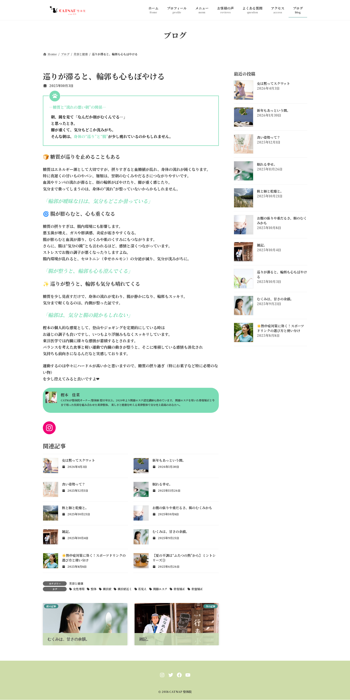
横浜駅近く (125, 589)
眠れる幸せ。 (162, 484)
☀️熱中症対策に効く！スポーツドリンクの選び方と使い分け (280, 328)
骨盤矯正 (197, 589)
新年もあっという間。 (169, 460)
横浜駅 (107, 589)
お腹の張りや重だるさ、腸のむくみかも (182, 507)
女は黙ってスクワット (78, 460)
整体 (93, 589)
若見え (142, 589)
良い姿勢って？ (73, 484)
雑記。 (67, 531)
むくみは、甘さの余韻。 (170, 531)
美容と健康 (76, 583)
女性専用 (79, 589)
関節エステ (160, 589)
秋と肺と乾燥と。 (75, 507)
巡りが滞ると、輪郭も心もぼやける (282, 274)
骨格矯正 (179, 589)
